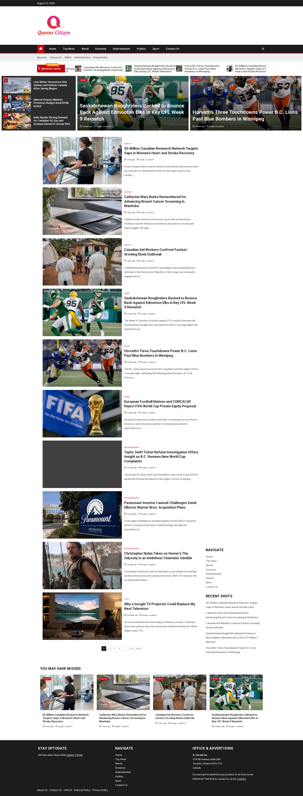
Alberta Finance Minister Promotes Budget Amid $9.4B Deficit (50, 103)
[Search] (263, 49)
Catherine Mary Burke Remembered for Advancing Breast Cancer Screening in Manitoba (155, 201)
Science (128, 192)
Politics (141, 48)
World (85, 48)
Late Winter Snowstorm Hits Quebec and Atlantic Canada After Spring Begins (50, 85)
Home (52, 48)
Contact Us (172, 48)
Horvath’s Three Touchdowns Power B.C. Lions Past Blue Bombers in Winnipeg (176, 68)
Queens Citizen (74, 754)
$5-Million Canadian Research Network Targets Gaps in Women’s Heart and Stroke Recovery (229, 68)
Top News (69, 48)
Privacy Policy (100, 57)
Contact (241, 778)
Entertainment (121, 48)
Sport (156, 48)
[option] (38, 86)
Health (127, 143)
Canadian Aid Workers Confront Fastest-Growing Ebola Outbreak (77, 69)
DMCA (68, 57)
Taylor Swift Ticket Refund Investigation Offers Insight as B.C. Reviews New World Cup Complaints (161, 456)
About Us (42, 57)
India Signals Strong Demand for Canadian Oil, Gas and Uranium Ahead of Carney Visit (51, 121)
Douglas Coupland (103, 126)
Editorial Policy (82, 57)
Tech (126, 599)
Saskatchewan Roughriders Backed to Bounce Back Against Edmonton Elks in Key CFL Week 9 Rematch (128, 68)
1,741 (131, 648)
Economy (100, 48)
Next (138, 648)
